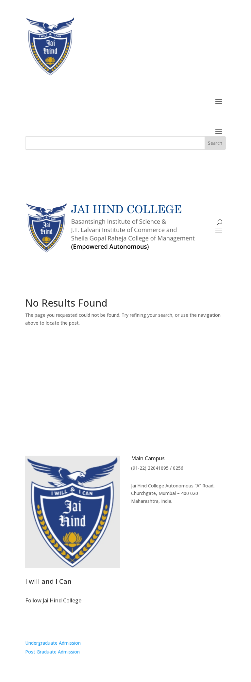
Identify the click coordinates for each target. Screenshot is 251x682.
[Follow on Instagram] (30, 621)
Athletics (211, 385)
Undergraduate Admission (53, 643)
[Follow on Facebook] (43, 621)
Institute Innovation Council (161, 385)
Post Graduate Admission (52, 652)
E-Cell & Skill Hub (136, 370)
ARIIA (67, 370)
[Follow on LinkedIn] (56, 621)
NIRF (85, 370)
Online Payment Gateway (125, 399)
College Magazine (48, 385)
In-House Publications (102, 385)
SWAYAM (43, 370)
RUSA (105, 370)
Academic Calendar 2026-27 (190, 370)
